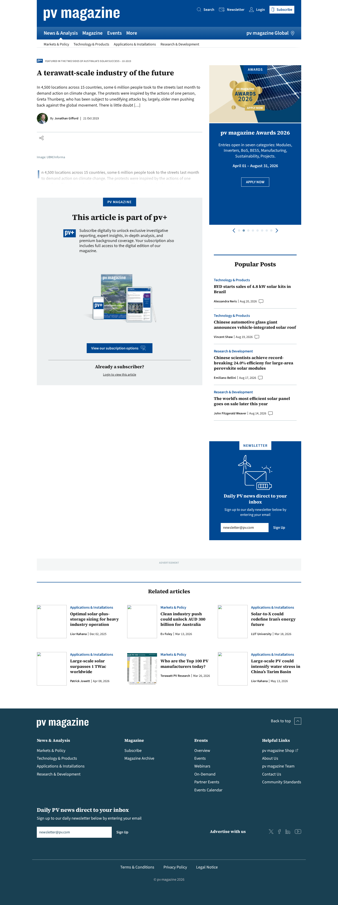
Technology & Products (91, 44)
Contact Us (271, 774)
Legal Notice (207, 867)
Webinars (202, 766)
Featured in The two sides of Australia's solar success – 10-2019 (88, 61)
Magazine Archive (139, 758)
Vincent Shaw (223, 337)
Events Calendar (208, 790)
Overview (202, 750)
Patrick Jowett (80, 681)
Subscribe (133, 750)
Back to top (281, 721)
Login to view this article (119, 374)
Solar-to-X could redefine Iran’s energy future (273, 619)
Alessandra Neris (225, 301)
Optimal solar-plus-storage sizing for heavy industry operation (94, 619)
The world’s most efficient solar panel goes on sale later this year (252, 401)
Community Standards (281, 782)
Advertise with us (228, 831)
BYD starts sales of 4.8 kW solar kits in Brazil (252, 289)
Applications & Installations (135, 44)
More (131, 33)
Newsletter (235, 9)
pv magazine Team (278, 766)
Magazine (92, 33)
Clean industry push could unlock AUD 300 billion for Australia (182, 619)
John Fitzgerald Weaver (230, 413)
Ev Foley (166, 634)
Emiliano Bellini (225, 378)
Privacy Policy (175, 867)
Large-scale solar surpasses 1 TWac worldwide (88, 666)
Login (260, 9)
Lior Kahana (78, 634)
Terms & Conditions (137, 867)
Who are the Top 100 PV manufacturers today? (184, 663)
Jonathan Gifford (66, 118)
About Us (270, 758)
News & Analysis (61, 33)
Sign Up (279, 527)
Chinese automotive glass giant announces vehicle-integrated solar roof (255, 324)
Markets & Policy (56, 44)
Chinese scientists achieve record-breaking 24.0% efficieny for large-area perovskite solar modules (253, 363)
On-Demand (204, 774)
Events (114, 33)
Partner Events (206, 782)
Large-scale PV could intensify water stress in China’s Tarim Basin (275, 666)
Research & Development (179, 44)
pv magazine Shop (278, 750)
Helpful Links (276, 740)
